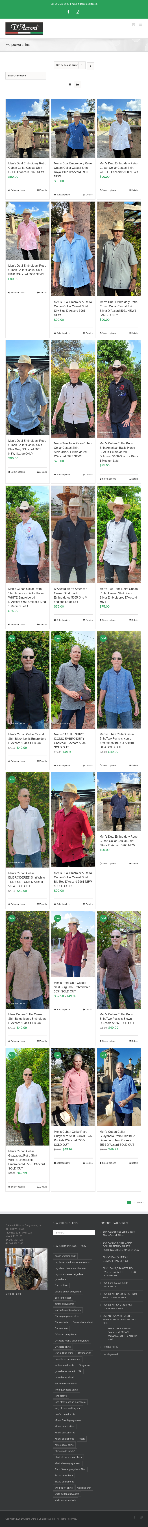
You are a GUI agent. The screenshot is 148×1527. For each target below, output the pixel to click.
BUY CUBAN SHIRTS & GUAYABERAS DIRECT (115, 1259)
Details (43, 190)
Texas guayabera (64, 1475)
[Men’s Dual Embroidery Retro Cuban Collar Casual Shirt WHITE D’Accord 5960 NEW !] (119, 128)
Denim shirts (84, 1353)
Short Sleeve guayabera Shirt (70, 1469)
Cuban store (61, 1328)
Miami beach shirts (65, 1426)
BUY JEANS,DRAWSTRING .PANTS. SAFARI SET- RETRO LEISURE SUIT (119, 1272)
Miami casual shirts (65, 1432)
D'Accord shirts (63, 1346)
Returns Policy (110, 1346)
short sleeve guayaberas (67, 1463)
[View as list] (77, 84)
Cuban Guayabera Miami (68, 1310)
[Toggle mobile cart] (133, 24)
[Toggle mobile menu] (141, 24)
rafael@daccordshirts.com (84, 4)
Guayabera (84, 1365)
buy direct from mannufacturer (70, 1268)
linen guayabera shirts (66, 1389)
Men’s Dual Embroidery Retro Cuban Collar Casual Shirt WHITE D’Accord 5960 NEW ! (119, 168)
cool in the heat (63, 1297)
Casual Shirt (61, 1285)
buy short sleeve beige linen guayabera (69, 1277)
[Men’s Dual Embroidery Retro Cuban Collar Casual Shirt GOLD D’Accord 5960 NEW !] (27, 128)
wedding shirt (84, 1487)
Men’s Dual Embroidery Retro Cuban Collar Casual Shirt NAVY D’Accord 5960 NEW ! (119, 841)
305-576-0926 (62, 4)
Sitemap (9, 1293)
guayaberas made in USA (68, 1371)
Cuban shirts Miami (83, 1322)
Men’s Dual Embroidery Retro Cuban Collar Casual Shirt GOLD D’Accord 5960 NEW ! (27, 168)
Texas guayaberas (64, 1481)
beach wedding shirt (65, 1256)
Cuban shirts (61, 1322)
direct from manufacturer (67, 1359)
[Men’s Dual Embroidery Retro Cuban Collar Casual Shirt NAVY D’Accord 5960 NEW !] (119, 801)
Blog (18, 1293)
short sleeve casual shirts (68, 1457)
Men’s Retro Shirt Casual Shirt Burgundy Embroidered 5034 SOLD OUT (72, 987)
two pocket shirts (64, 1487)
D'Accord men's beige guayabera (72, 1340)
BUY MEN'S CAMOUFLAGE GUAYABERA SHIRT (118, 1307)
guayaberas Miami (64, 1377)
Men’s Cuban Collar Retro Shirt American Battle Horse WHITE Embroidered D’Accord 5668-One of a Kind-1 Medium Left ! (27, 597)
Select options (18, 190)
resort (82, 1438)
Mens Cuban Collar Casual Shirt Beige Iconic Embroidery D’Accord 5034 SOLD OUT (27, 1019)
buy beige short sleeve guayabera (72, 1262)
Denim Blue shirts (64, 1353)
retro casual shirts (64, 1445)
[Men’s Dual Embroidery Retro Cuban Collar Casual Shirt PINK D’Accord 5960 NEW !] (27, 231)
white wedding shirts (65, 1500)
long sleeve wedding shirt (68, 1408)
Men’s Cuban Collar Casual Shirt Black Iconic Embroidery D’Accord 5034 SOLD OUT (27, 739)
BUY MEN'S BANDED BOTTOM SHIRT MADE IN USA (120, 1296)
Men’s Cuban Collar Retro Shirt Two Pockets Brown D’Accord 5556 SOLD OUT (117, 1019)
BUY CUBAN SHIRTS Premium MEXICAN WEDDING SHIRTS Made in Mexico (122, 1334)
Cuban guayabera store (67, 1316)
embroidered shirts (64, 1365)
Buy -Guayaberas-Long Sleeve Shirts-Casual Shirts (119, 1233)
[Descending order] (90, 66)
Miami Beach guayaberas (68, 1420)
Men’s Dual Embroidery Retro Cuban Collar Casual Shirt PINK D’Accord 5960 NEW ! (27, 270)
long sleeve (61, 1395)
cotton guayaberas (64, 1304)
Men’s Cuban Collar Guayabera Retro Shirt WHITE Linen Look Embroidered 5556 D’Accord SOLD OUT (26, 1160)
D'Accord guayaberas (66, 1334)
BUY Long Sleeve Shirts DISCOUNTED (115, 1285)
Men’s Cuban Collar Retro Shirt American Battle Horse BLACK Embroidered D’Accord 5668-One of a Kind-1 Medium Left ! (119, 452)
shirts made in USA (65, 1451)
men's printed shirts (65, 1414)
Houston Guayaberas (66, 1383)
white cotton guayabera (67, 1494)
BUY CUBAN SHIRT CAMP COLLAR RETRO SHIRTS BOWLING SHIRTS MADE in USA (121, 1246)
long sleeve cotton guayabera (70, 1402)
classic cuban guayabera (68, 1291)
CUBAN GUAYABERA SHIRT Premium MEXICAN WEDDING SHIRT (119, 1320)
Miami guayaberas (64, 1438)
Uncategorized (110, 1354)
